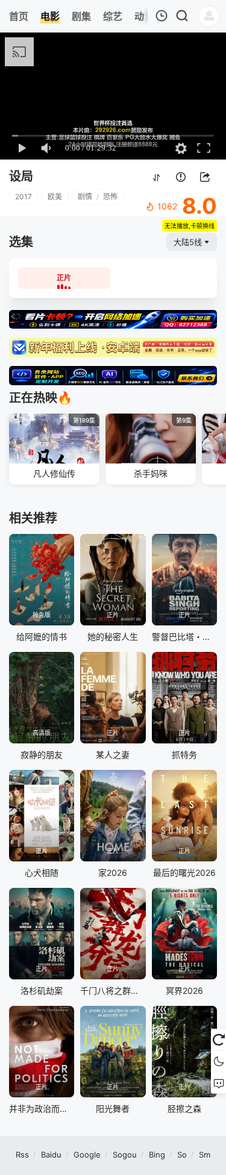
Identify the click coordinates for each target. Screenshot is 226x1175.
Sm (204, 1154)
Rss (22, 1154)
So (182, 1154)
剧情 (85, 196)
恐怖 (110, 196)
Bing (157, 1154)
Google (87, 1154)
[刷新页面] (218, 1039)
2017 (23, 196)
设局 (21, 176)
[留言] (218, 1083)
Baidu (51, 1154)
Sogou (125, 1154)
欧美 (55, 196)
